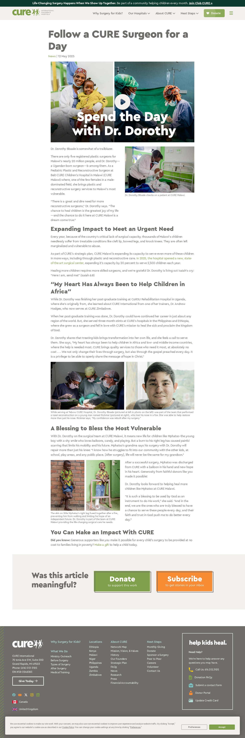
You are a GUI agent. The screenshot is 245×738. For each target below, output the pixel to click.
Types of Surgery (60, 664)
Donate (151, 651)
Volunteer (152, 667)
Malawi (93, 655)
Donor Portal (202, 693)
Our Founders (119, 659)
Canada (23, 702)
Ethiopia (94, 647)
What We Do (59, 651)
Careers (151, 663)
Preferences (194, 727)
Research (116, 675)
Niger (92, 659)
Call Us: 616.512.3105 (207, 669)
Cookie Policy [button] (68, 727)
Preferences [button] (135, 727)
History (115, 655)
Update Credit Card (206, 700)
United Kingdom (28, 709)
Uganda (93, 667)
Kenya (92, 651)
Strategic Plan (119, 663)
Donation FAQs (203, 677)
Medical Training (60, 672)
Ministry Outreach (61, 656)
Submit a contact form (209, 685)
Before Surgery (59, 660)
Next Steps (154, 641)
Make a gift (101, 544)
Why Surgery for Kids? (107, 13)
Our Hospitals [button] (137, 13)
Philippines (95, 663)
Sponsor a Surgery (158, 655)
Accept (222, 727)
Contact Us (153, 671)
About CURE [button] (164, 13)
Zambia (93, 671)
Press (114, 679)
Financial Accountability (124, 683)
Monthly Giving (156, 647)
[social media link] (14, 695)
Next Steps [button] (188, 13)
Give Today (26, 681)
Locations (95, 641)
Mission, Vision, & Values (124, 651)
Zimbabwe (95, 675)
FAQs (114, 667)
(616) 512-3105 (29, 668)
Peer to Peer (154, 659)
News (52, 56)
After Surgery (58, 668)
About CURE (119, 641)
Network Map (118, 647)
